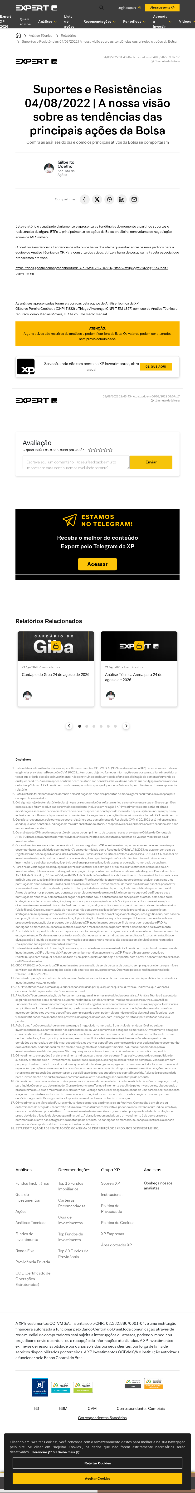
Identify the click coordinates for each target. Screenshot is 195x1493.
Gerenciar (39, 1452)
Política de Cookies (117, 1222)
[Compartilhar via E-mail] (134, 199)
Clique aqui (156, 366)
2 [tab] (86, 726)
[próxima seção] (126, 725)
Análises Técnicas (30, 1222)
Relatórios (69, 35)
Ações (20, 1211)
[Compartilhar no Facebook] (85, 199)
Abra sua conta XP (162, 7)
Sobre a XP (110, 1183)
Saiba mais (66, 1452)
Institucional (111, 1194)
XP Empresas (112, 1233)
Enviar (151, 462)
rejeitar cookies (97, 1463)
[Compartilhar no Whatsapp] (109, 199)
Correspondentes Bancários (102, 1417)
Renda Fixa (24, 1250)
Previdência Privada (32, 1261)
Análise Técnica (41, 35)
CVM (92, 1408)
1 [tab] (79, 726)
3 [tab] (94, 726)
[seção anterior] (69, 725)
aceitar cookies (97, 1478)
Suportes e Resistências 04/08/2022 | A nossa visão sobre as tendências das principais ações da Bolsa (99, 41)
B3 (36, 1408)
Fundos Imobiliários (32, 1183)
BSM (63, 1408)
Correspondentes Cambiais (141, 1408)
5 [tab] (108, 726)
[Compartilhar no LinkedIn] (122, 199)
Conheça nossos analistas (158, 1186)
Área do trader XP (116, 1245)
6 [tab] (115, 726)
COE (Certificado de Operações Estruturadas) (32, 1279)
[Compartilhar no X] (97, 199)
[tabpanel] (55, 669)
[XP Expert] (36, 8)
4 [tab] (101, 726)
